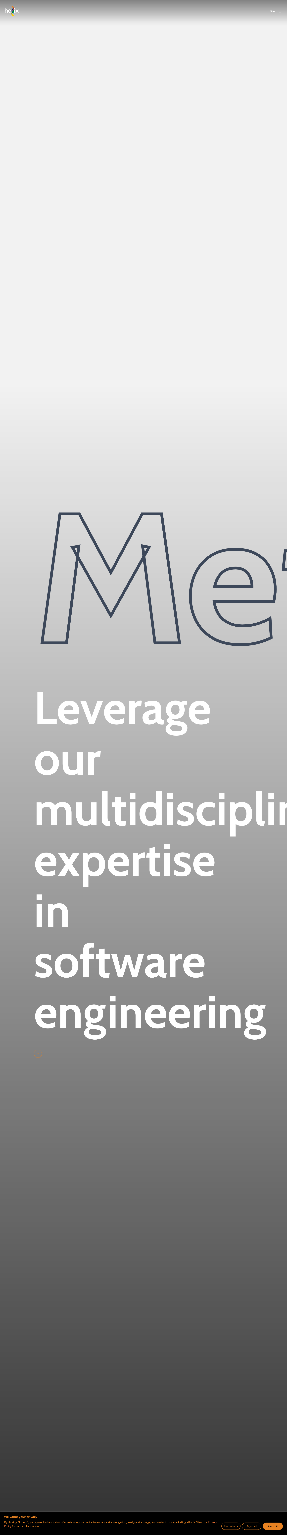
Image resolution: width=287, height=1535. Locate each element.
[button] (276, 11)
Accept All (273, 1526)
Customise (230, 1526)
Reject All (252, 1526)
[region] (143, 1523)
